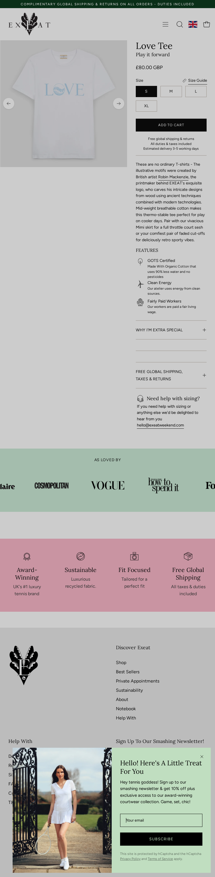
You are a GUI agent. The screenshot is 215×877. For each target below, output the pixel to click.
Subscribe (161, 839)
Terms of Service (160, 859)
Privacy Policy (130, 859)
